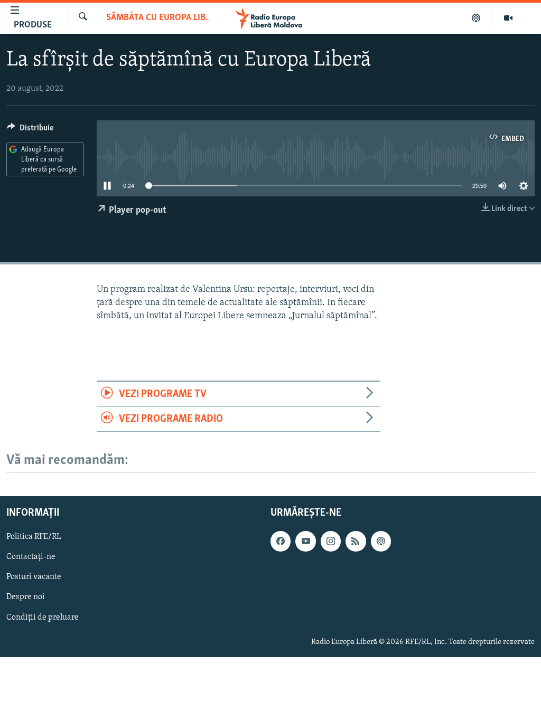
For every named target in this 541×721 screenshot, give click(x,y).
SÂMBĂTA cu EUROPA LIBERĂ (157, 18)
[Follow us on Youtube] (305, 542)
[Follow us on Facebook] (280, 542)
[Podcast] (476, 18)
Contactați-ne (30, 557)
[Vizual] (508, 18)
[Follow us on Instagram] (331, 542)
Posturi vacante (33, 577)
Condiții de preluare (42, 617)
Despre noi (25, 597)
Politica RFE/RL (33, 537)
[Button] (30, 130)
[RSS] (356, 542)
